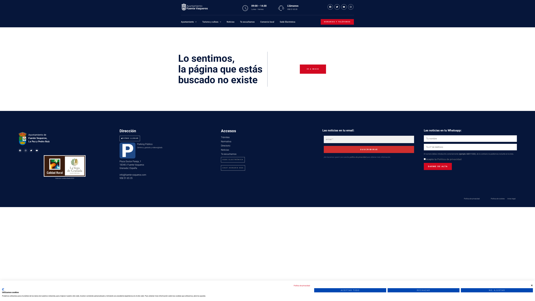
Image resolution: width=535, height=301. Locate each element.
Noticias (230, 22)
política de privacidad (358, 157)
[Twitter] (337, 7)
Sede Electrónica (287, 22)
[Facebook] (330, 7)
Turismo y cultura (210, 22)
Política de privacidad (449, 159)
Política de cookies (498, 199)
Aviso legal (511, 199)
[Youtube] (344, 7)
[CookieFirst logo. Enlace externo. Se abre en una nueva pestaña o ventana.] (3, 289)
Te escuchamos (247, 22)
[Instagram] (350, 7)
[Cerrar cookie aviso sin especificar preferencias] (532, 285)
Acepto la (444, 159)
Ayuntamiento (187, 22)
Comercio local (267, 22)
